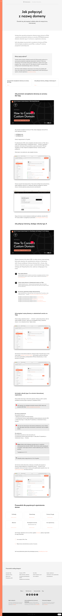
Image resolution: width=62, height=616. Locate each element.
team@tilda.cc (37, 604)
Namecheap (32, 514)
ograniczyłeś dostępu (19, 469)
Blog (43, 591)
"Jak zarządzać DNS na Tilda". (42, 217)
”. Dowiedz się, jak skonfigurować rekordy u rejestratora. (38, 294)
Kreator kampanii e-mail (37, 574)
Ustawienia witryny (9, 574)
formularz (14, 604)
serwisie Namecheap (40, 297)
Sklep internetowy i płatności (24, 574)
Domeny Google (50, 514)
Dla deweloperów (50, 576)
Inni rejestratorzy (50, 522)
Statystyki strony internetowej (24, 579)
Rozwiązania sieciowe (32, 522)
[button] (59, 614)
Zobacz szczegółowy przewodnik (33, 407)
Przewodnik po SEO (9, 578)
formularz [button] (38, 532)
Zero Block (35, 572)
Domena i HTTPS (22, 572)
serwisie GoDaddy (40, 296)
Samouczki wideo (37, 591)
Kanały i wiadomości (50, 572)
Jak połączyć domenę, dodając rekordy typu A (45, 80)
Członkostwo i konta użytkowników (52, 574)
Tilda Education (28, 591)
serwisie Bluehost (40, 300)
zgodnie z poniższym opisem (27, 355)
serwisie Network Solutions (41, 301)
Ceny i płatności (36, 576)
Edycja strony (8, 576)
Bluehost (14, 522)
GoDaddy (14, 514)
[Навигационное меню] (1, 1)
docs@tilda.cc (46, 604)
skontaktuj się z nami (43, 551)
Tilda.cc (21, 591)
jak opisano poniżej (32, 71)
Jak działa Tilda (8, 572)
